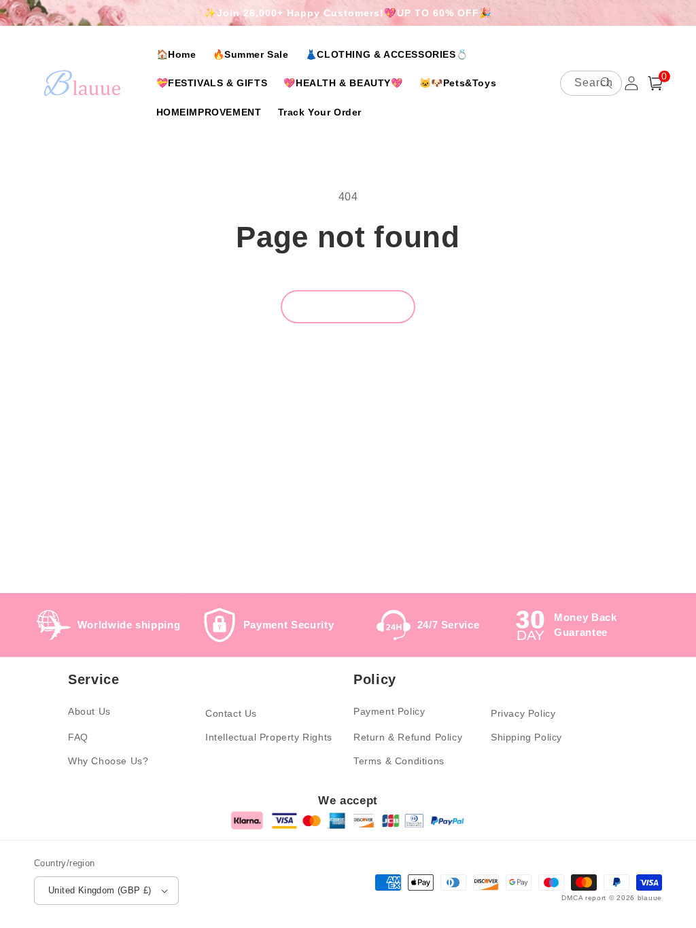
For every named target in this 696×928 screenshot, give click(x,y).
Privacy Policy (523, 713)
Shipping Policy (526, 737)
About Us (89, 711)
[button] (655, 83)
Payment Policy (389, 711)
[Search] (606, 82)
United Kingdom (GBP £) (100, 890)
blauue (650, 898)
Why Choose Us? (108, 760)
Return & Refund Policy (407, 737)
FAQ (78, 737)
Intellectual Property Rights (268, 737)
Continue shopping (348, 306)
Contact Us (231, 713)
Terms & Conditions (399, 760)
